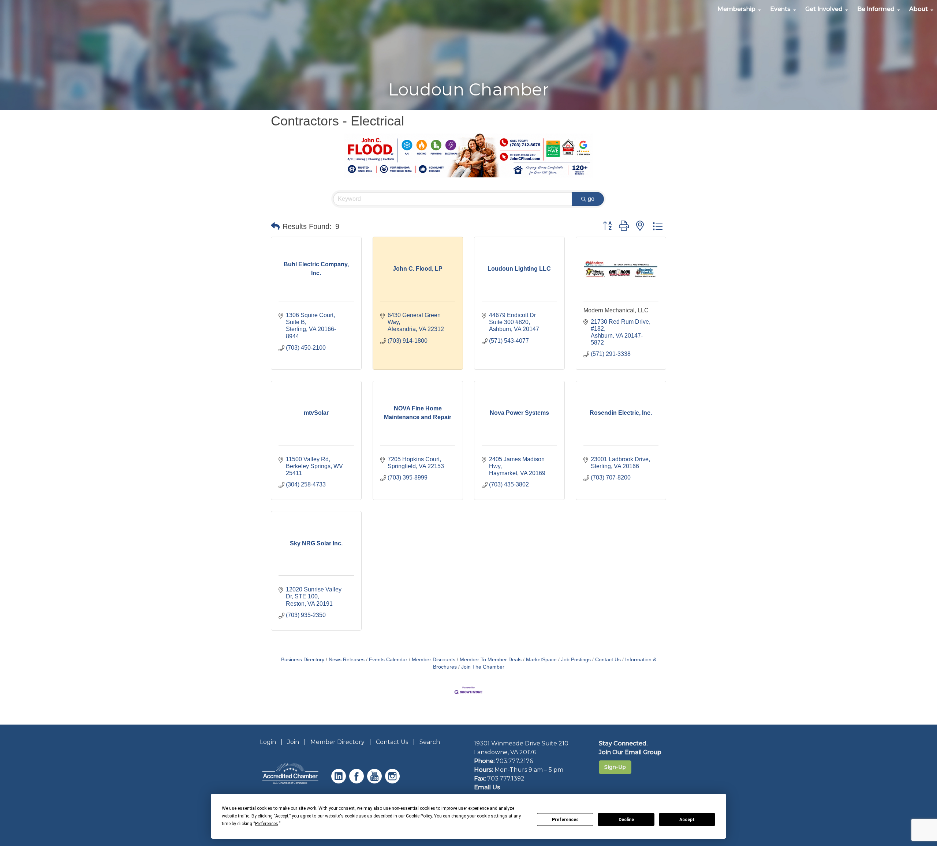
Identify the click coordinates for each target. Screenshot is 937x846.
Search (429, 741)
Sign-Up (615, 767)
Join (293, 741)
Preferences (565, 819)
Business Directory (302, 659)
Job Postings (576, 659)
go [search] (591, 199)
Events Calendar (388, 659)
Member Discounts (433, 659)
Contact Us (608, 659)
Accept (687, 819)
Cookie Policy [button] (419, 816)
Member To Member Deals (491, 659)
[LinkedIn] (339, 781)
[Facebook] (357, 781)
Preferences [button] (266, 823)
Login (268, 741)
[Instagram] (393, 781)
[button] (275, 226)
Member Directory (337, 741)
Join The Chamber (482, 667)
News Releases (347, 659)
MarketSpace (541, 659)
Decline (626, 819)
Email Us (487, 787)
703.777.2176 (514, 760)
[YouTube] (375, 781)
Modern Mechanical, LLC (616, 310)
